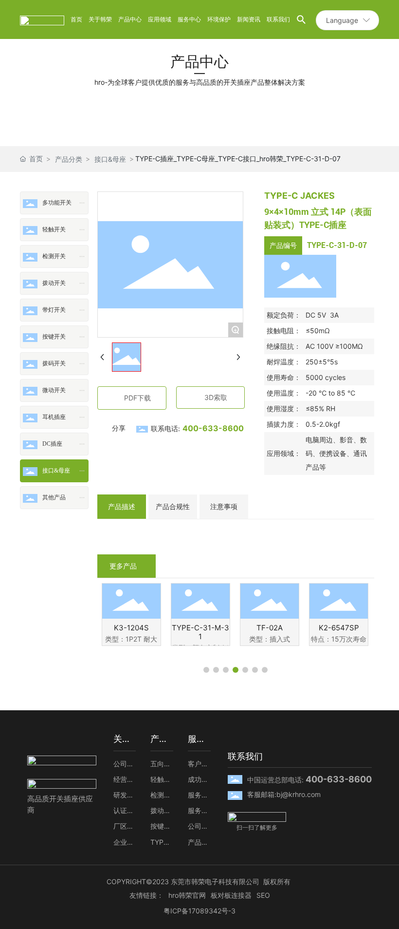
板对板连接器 (231, 895)
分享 (119, 428)
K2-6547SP (339, 627)
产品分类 (68, 159)
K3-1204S (131, 627)
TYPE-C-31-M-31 (200, 632)
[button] (206, 670)
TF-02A (269, 627)
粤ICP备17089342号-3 (199, 911)
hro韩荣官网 (187, 895)
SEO (263, 895)
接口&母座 (110, 159)
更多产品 (123, 566)
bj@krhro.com (298, 794)
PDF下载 (137, 398)
